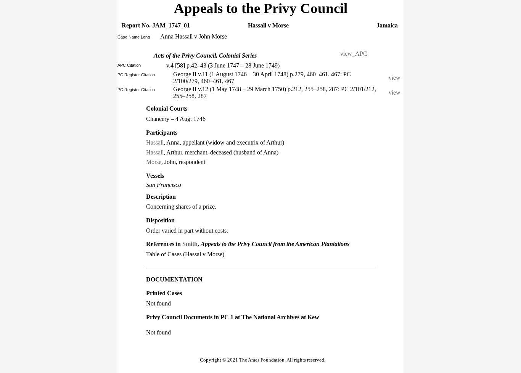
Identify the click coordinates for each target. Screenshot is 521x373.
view (396, 77)
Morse (153, 162)
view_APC (353, 53)
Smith (190, 244)
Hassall (155, 142)
